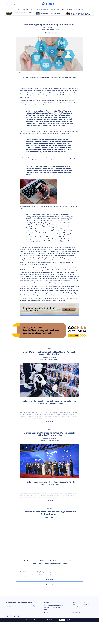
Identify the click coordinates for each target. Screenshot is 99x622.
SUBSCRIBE (89, 4)
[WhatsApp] (56, 33)
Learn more (55, 619)
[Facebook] (46, 33)
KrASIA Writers (52, 27)
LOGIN (81, 4)
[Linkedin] (53, 33)
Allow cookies (62, 619)
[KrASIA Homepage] (48, 4)
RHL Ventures (37, 100)
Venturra (56, 131)
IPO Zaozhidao (52, 357)
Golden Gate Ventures (60, 206)
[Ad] (49, 331)
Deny (70, 619)
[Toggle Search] (14, 4)
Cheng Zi (52, 517)
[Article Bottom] (49, 309)
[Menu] (7, 4)
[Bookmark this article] (58, 29)
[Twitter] (49, 33)
